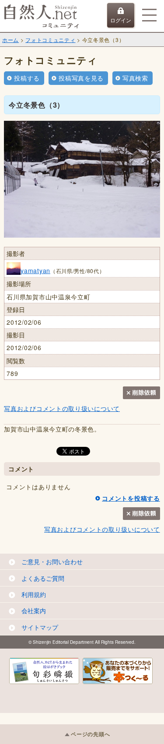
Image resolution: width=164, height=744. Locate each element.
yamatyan (35, 270)
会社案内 (33, 610)
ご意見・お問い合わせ (52, 561)
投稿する (27, 78)
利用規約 (33, 594)
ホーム (10, 39)
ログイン (120, 20)
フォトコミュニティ (50, 39)
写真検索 (135, 78)
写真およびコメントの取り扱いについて (62, 408)
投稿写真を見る (81, 78)
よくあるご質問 (42, 578)
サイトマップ (39, 627)
